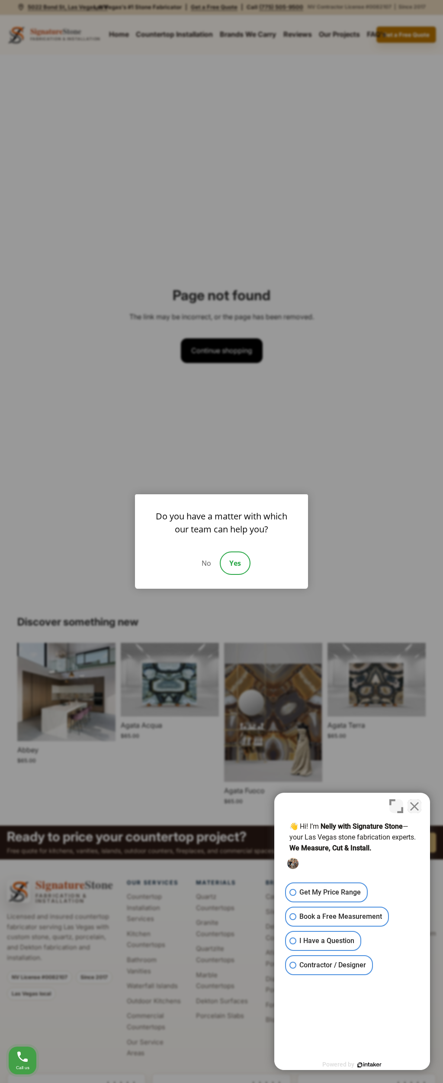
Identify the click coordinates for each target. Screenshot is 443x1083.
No (206, 563)
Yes (235, 563)
